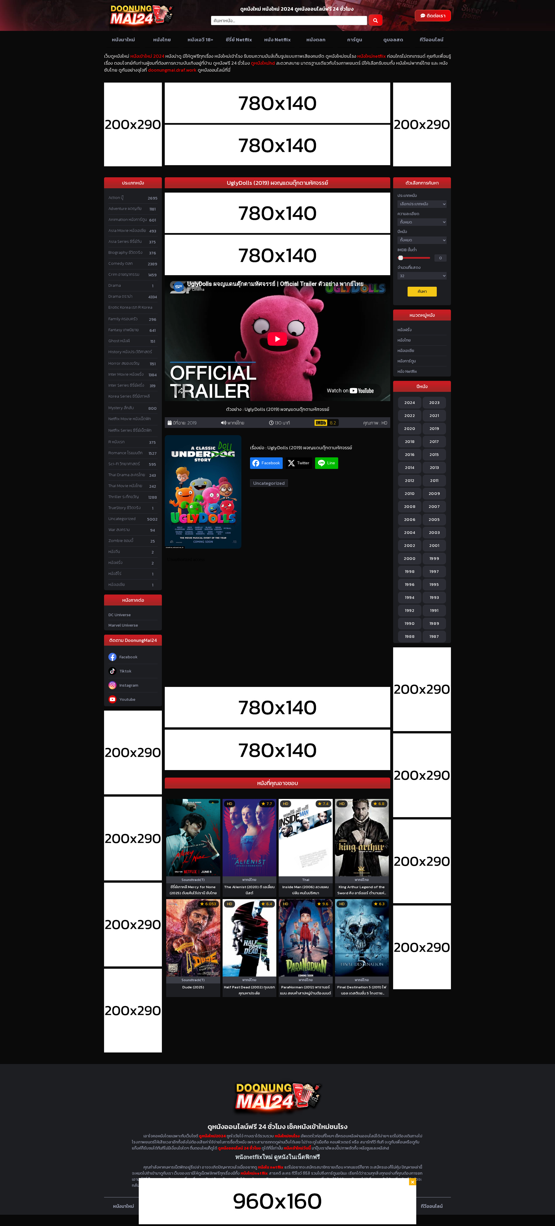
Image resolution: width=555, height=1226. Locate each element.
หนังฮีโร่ (114, 574)
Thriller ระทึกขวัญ (123, 497)
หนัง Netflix (277, 39)
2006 (410, 520)
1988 (410, 637)
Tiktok (125, 671)
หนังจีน (114, 552)
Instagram (128, 685)
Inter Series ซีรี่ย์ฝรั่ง (126, 385)
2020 (409, 429)
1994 (410, 598)
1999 (434, 559)
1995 (434, 585)
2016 (410, 455)
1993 (434, 598)
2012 (410, 481)
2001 (434, 546)
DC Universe (119, 615)
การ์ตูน (354, 39)
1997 (434, 572)
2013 (434, 468)
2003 (434, 533)
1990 (410, 624)
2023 (434, 403)
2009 (434, 494)
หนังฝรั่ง (115, 563)
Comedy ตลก (120, 263)
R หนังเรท (116, 442)
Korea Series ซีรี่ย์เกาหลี (129, 396)
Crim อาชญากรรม (123, 274)
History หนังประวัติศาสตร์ (130, 352)
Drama (114, 285)
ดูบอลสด (393, 39)
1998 (410, 572)
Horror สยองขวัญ (123, 363)
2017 (434, 442)
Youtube (127, 699)
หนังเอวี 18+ (200, 39)
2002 (409, 546)
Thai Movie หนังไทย (125, 486)
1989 (434, 624)
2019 (192, 422)
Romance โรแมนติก (125, 453)
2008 (410, 507)
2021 (434, 416)
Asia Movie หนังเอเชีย (127, 231)
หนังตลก (315, 39)
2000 (410, 559)
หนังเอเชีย (116, 585)
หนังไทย (162, 39)
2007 (434, 507)
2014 (410, 468)
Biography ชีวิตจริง (125, 252)
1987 (434, 637)
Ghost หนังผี (119, 341)
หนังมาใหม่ (123, 39)
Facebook (128, 657)
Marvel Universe (123, 625)
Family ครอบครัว (123, 319)
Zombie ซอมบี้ (120, 541)
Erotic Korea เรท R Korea (130, 307)
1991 (434, 611)
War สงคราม (119, 530)
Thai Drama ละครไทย (126, 475)
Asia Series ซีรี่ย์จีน (125, 242)
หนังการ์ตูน (406, 361)
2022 (409, 416)
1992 (410, 611)
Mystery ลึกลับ (121, 408)
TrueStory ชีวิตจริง (124, 508)
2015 (434, 455)
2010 (410, 494)
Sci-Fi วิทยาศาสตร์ (124, 464)
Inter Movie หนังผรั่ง (126, 374)
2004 (409, 533)
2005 (434, 520)
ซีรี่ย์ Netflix (239, 39)
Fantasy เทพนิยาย (123, 330)
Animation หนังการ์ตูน (127, 220)
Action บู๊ (115, 198)
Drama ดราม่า (120, 296)
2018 (410, 442)
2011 (434, 481)
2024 (409, 403)
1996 (410, 585)
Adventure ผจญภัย (125, 209)
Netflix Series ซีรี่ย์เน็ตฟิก (129, 430)
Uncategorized (122, 519)
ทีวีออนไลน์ (431, 39)
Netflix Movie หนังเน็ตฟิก (129, 419)
